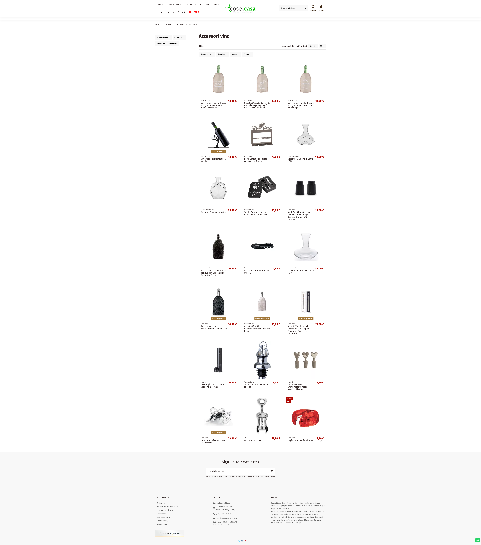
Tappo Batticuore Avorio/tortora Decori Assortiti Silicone (297, 386)
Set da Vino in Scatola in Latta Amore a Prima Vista (256, 213)
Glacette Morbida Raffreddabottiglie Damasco (214, 327)
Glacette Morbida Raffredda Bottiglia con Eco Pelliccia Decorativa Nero (213, 272)
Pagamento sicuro (165, 510)
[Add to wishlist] (236, 63)
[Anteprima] (236, 72)
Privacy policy (162, 524)
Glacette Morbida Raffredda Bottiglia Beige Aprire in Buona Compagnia (213, 105)
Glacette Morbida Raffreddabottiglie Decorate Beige (257, 328)
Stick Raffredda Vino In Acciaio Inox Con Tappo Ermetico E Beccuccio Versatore (298, 330)
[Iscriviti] (272, 471)
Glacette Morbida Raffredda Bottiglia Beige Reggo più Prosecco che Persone (257, 105)
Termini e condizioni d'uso (168, 506)
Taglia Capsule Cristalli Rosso (301, 440)
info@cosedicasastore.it (226, 518)
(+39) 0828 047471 (223, 514)
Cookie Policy (162, 521)
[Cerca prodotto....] (305, 8)
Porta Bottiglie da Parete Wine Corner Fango (255, 160)
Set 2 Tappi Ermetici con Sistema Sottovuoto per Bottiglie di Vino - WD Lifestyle (299, 216)
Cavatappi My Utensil (253, 440)
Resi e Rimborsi (163, 517)
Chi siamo (161, 503)
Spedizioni (161, 514)
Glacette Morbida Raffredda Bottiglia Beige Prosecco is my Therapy (301, 105)
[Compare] (236, 68)
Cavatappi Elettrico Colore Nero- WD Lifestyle (212, 385)
